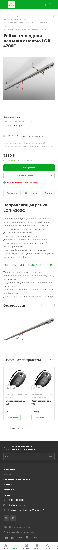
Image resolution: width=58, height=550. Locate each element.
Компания (9, 469)
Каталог (8, 474)
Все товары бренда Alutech (30, 136)
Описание (12, 193)
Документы (31, 193)
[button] (50, 359)
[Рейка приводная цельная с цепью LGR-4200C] (29, 78)
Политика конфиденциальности (18, 532)
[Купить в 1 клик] (13, 388)
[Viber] (6, 518)
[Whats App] (13, 518)
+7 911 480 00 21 (15, 500)
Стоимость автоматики (16, 479)
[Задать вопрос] (51, 175)
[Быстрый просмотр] (8, 388)
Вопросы (8, 489)
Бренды (8, 484)
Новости (8, 495)
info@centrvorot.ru (16, 505)
